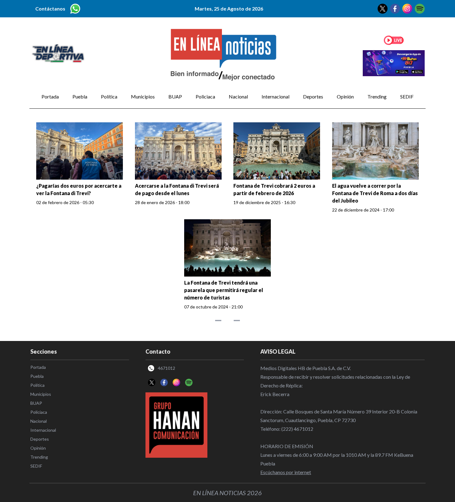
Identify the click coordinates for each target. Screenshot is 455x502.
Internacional (275, 96)
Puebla (79, 96)
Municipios (143, 96)
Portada (50, 96)
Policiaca (205, 96)
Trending (377, 96)
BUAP (175, 96)
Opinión (345, 96)
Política (109, 96)
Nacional (238, 96)
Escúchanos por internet (285, 472)
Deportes (313, 96)
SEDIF (407, 96)
